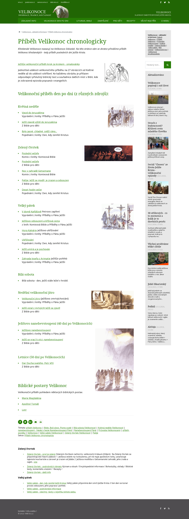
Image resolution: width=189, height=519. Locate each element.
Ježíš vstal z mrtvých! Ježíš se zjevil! (41, 308)
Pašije (95, 432)
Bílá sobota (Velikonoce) (85, 427)
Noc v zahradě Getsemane (36, 170)
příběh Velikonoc (34, 427)
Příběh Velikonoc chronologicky (60, 32)
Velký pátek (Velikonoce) (51, 432)
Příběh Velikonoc (155, 40)
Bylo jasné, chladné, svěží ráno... (39, 131)
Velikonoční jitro (31, 298)
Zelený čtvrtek (160, 45)
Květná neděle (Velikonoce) (110, 427)
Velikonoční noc (161, 49)
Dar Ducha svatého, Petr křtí (38, 363)
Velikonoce (33, 432)
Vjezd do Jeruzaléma (33, 112)
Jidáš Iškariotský (157, 284)
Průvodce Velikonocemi (109, 430)
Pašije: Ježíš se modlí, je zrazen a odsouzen (45, 180)
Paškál (151, 306)
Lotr (24, 409)
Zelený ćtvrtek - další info (39, 472)
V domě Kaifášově (31, 211)
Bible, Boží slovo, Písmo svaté (57, 427)
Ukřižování (28, 239)
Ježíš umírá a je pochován (36, 249)
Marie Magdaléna (31, 398)
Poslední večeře (30, 153)
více (35, 462)
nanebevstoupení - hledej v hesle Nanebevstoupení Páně (45, 430)
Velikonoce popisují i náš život (158, 84)
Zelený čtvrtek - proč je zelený (41, 454)
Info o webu (31, 511)
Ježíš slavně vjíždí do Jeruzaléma (39, 122)
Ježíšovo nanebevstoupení (36, 330)
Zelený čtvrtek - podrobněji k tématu (44, 466)
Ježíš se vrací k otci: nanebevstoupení (42, 339)
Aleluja (152, 326)
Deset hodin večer (32, 189)
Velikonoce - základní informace (34, 32)
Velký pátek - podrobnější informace (44, 488)
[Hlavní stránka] (19, 32)
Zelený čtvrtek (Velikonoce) (78, 432)
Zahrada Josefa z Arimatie (36, 258)
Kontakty (21, 511)
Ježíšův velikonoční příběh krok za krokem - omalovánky (49, 64)
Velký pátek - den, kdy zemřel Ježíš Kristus (46, 483)
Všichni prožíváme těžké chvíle (158, 245)
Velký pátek (152, 47)
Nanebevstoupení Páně (85, 430)
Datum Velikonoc (155, 38)
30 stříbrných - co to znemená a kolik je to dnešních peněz (157, 217)
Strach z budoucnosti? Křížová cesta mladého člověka (157, 127)
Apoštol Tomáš (30, 403)
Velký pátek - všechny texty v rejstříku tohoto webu (51, 491)
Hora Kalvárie (29, 230)
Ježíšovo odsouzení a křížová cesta (41, 220)
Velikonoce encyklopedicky (154, 53)
